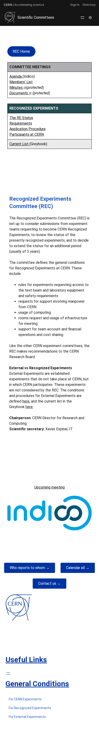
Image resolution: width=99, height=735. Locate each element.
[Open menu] (82, 17)
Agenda (16, 76)
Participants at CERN (26, 134)
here (25, 401)
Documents (19, 93)
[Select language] (90, 17)
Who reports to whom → (30, 568)
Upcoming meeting (49, 487)
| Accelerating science (24, 4)
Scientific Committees (35, 17)
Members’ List (21, 82)
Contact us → (49, 583)
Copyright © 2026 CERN (49, 726)
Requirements (20, 123)
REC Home (21, 51)
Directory (89, 4)
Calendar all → (77, 568)
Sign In (74, 4)
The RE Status (21, 118)
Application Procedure (27, 129)
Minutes (16, 87)
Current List (19, 144)
